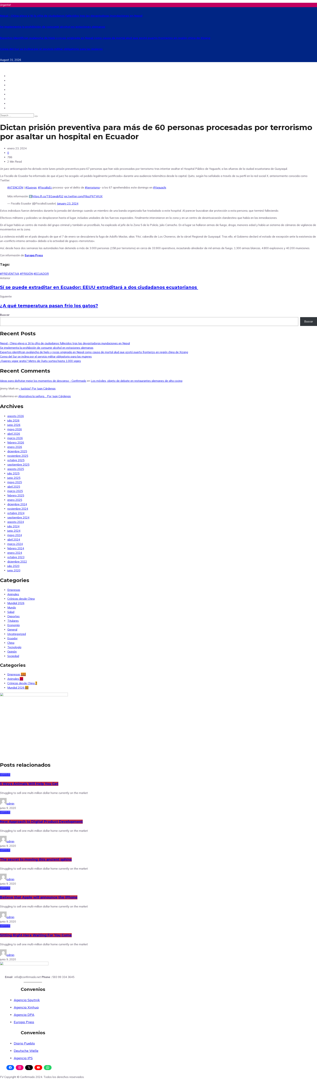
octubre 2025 (15, 460)
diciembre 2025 (17, 451)
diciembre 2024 (17, 504)
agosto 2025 (15, 469)
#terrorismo (92, 187)
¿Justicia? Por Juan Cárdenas (37, 388)
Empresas (13, 590)
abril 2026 (13, 433)
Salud (11, 103)
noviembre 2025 (17, 455)
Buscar (5, 315)
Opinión (13, 85)
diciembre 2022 (17, 561)
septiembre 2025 (18, 464)
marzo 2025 (15, 491)
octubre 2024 (15, 513)
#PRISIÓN (26, 273)
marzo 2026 (15, 438)
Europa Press (24, 1022)
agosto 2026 (15, 416)
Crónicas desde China (21, 598)
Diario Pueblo (24, 1043)
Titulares (13, 620)
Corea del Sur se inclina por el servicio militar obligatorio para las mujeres (51, 49)
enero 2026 (14, 447)
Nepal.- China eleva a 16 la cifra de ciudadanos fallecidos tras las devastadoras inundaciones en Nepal (71, 15)
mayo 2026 (14, 429)
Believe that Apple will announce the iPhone (38, 897)
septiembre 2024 (18, 517)
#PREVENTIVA (9, 273)
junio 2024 (13, 530)
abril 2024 (13, 539)
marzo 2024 (15, 544)
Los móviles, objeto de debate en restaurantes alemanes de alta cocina (136, 381)
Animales (13, 594)
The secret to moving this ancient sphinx (36, 859)
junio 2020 (13, 570)
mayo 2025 (14, 482)
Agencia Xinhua (26, 1007)
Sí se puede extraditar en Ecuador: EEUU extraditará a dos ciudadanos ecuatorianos (99, 287)
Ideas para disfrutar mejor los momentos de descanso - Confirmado (43, 381)
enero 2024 (14, 553)
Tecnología (15, 89)
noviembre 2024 (17, 508)
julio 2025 (13, 473)
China (12, 108)
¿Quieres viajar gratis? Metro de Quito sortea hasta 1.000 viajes (40, 361)
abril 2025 (13, 486)
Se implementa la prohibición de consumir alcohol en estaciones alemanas (52, 26)
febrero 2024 (15, 548)
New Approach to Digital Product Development (41, 822)
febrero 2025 (15, 495)
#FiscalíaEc (45, 187)
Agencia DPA (24, 1015)
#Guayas (31, 187)
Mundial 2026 (15, 603)
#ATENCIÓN (15, 187)
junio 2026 (13, 425)
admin (10, 803)
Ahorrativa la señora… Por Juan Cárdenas (44, 396)
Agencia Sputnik (27, 1000)
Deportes (14, 94)
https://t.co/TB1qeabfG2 (47, 196)
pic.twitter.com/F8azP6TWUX (83, 196)
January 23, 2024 (67, 203)
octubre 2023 (15, 557)
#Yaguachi (159, 187)
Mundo (12, 80)
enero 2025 (14, 500)
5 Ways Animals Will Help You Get (29, 784)
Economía (13, 625)
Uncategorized (16, 634)
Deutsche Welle (26, 1051)
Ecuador (13, 76)
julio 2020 (13, 566)
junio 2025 (13, 478)
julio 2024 (13, 526)
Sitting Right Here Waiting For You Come (36, 935)
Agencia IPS (23, 1058)
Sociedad (14, 99)
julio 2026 (13, 420)
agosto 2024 (15, 522)
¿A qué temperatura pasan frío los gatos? (49, 305)
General (12, 629)
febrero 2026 (15, 442)
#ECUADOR (41, 273)
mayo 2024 (14, 535)
